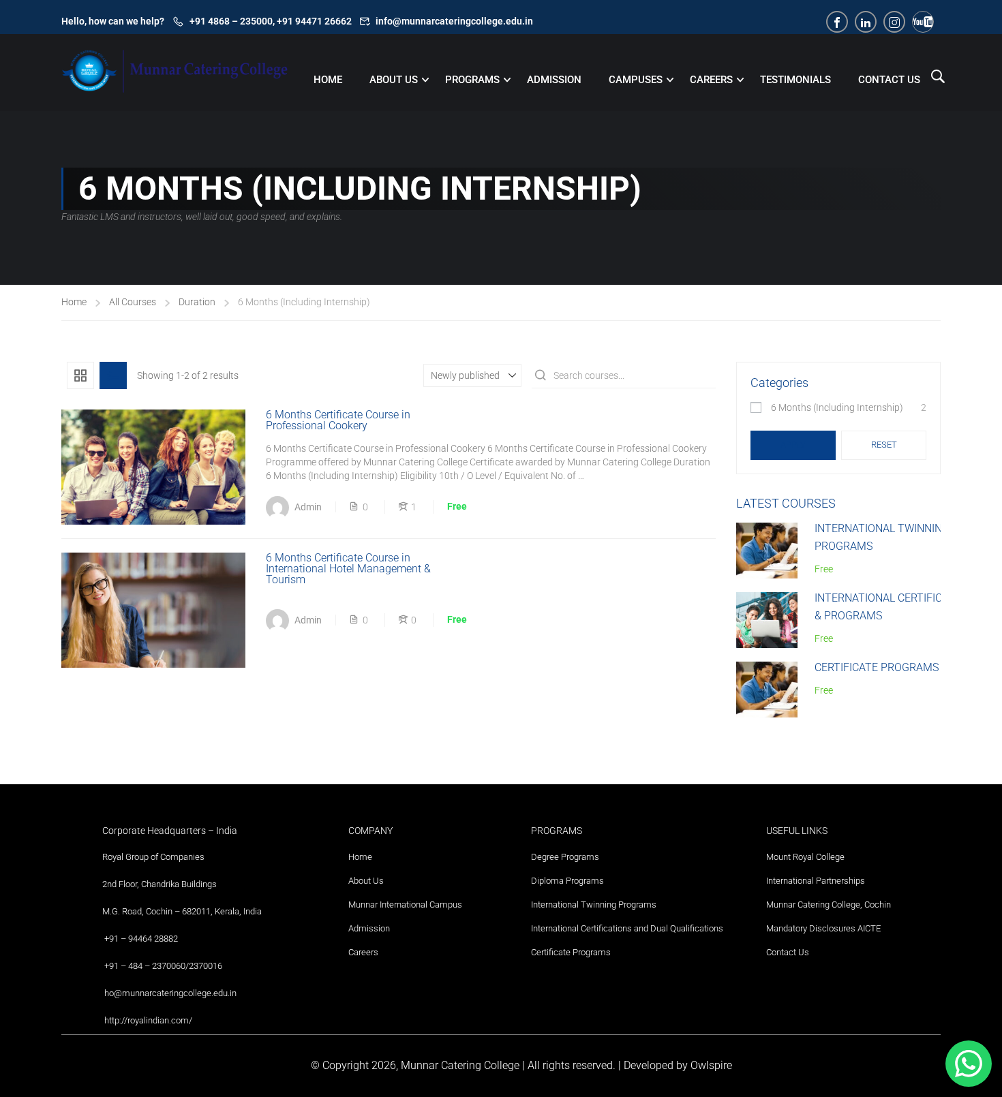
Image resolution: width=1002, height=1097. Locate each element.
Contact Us (787, 952)
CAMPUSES (636, 80)
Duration (197, 301)
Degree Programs (565, 857)
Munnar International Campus (405, 904)
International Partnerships (815, 881)
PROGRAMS (472, 80)
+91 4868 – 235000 (231, 21)
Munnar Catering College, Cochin (828, 904)
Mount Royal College (805, 857)
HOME (328, 80)
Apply (793, 444)
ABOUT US (393, 80)
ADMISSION (554, 80)
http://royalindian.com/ (148, 1020)
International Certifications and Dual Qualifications (627, 928)
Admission (369, 928)
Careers (363, 952)
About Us (366, 881)
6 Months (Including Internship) (837, 407)
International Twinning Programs (593, 904)
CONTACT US (889, 80)
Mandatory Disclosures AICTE (823, 928)
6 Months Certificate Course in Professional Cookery (338, 420)
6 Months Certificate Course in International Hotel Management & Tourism (348, 569)
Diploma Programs (567, 881)
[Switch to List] (113, 375)
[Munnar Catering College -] (175, 81)
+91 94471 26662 (314, 21)
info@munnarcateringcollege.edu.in (454, 21)
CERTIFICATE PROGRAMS (877, 667)
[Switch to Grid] (80, 375)
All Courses (132, 301)
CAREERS (711, 80)
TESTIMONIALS (795, 80)
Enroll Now (153, 466)
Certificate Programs (571, 952)
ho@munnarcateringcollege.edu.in (170, 993)
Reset (884, 444)
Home (74, 301)
